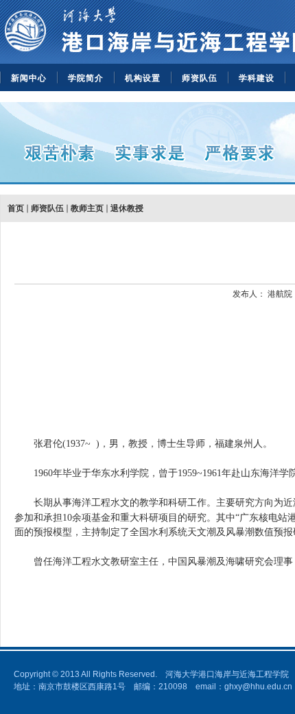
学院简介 (86, 78)
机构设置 (143, 78)
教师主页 (87, 208)
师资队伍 (199, 78)
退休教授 (126, 208)
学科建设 (256, 78)
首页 (16, 208)
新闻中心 (29, 78)
